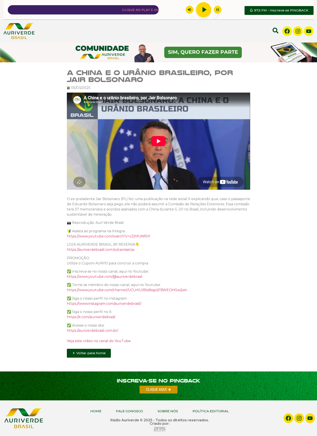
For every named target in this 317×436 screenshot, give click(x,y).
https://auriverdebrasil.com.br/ (92, 330)
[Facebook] (287, 31)
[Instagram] (298, 31)
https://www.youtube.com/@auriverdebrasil (104, 277)
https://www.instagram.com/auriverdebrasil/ (104, 304)
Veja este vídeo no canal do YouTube (99, 341)
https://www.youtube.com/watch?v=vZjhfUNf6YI (108, 236)
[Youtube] (309, 31)
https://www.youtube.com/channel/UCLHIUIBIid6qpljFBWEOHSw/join (127, 290)
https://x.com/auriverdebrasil (91, 317)
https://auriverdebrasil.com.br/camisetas (100, 250)
